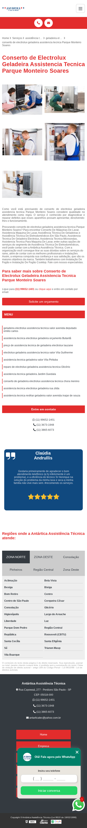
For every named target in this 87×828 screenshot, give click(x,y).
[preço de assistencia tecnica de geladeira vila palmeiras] (65, 142)
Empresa (43, 746)
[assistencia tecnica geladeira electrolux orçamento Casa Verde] (22, 184)
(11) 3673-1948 (45, 424)
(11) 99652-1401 (25, 289)
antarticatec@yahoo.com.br (45, 717)
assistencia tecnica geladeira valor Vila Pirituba (31, 359)
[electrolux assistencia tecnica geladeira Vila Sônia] (65, 99)
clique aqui (45, 289)
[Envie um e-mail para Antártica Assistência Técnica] (48, 23)
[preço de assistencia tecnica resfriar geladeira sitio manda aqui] (22, 99)
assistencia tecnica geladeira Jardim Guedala (30, 374)
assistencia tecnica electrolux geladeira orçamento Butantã (37, 338)
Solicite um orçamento (43, 301)
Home (43, 734)
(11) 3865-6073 (45, 429)
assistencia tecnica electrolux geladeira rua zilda (31, 388)
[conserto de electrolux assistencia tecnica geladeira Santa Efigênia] (22, 142)
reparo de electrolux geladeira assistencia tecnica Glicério (37, 366)
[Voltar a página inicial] (13, 8)
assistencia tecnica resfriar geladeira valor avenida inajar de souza (42, 395)
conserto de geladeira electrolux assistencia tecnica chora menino (41, 381)
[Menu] (80, 8)
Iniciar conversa (49, 790)
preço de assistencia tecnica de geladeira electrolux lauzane (38, 345)
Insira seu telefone (49, 770)
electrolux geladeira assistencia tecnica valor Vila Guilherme (38, 352)
